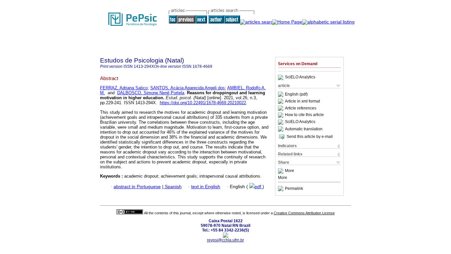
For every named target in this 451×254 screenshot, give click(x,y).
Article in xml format (302, 101)
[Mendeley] (281, 171)
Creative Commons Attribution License (304, 213)
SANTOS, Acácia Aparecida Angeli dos (187, 87)
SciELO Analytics (300, 77)
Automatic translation (304, 129)
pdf (258, 186)
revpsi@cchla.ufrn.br (225, 240)
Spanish (172, 186)
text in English (205, 186)
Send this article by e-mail (310, 136)
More (289, 171)
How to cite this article (304, 115)
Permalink (294, 188)
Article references (300, 108)
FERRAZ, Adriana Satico (124, 87)
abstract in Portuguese (137, 186)
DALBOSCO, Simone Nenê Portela (150, 92)
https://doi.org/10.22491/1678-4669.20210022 (203, 102)
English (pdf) (296, 94)
